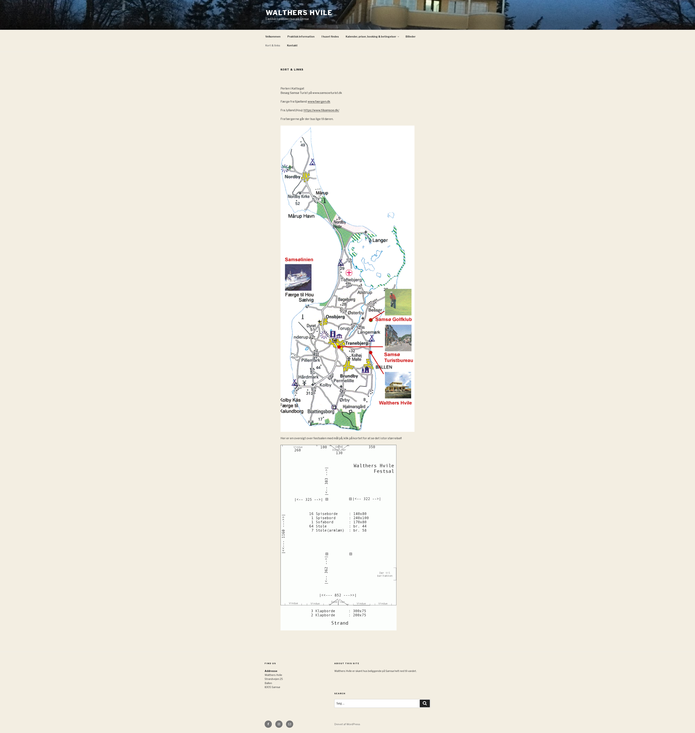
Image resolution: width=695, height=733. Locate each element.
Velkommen (273, 36)
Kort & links (272, 45)
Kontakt (292, 45)
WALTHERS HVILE (299, 13)
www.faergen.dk (319, 101)
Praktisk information (301, 36)
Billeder (411, 36)
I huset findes (330, 36)
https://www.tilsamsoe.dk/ (321, 110)
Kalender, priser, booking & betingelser (371, 36)
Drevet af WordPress (347, 724)
